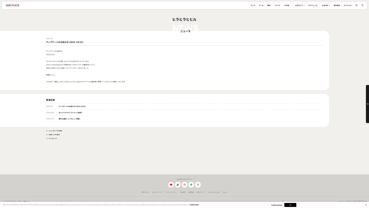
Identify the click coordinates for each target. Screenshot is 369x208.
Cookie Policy (194, 204)
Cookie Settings (214, 192)
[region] (184, 205)
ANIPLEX (12, 5)
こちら (53, 75)
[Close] (366, 205)
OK (290, 205)
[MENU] (362, 5)
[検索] (356, 5)
